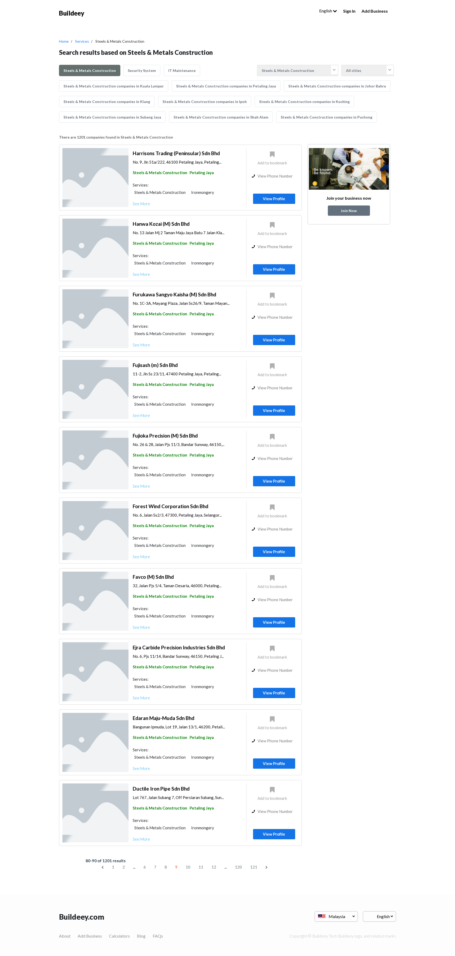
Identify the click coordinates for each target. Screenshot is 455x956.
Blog (141, 935)
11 (201, 867)
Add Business (375, 10)
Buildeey (71, 13)
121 (253, 867)
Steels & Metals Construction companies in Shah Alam (221, 117)
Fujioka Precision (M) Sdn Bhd (165, 436)
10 (188, 867)
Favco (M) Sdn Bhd (153, 577)
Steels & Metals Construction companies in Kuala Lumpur (113, 86)
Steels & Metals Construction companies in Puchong (326, 117)
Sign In (349, 10)
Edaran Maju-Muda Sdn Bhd (163, 718)
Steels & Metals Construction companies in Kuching (304, 101)
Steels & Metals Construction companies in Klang (106, 101)
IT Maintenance (182, 70)
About (65, 935)
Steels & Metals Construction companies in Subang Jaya (112, 117)
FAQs (158, 935)
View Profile (274, 198)
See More (141, 203)
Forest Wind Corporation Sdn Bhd (170, 506)
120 (238, 867)
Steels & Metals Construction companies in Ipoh (204, 101)
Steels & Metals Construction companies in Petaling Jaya (226, 86)
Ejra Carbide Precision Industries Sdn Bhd (179, 647)
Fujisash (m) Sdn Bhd (155, 365)
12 (213, 867)
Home (64, 41)
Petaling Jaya (202, 172)
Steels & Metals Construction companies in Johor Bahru (337, 86)
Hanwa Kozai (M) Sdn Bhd (161, 224)
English (326, 10)
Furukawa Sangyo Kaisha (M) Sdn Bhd (174, 294)
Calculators (119, 935)
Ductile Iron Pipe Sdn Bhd (161, 789)
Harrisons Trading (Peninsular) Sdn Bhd (176, 153)
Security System (142, 70)
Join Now (349, 210)
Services (82, 41)
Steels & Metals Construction (89, 70)
